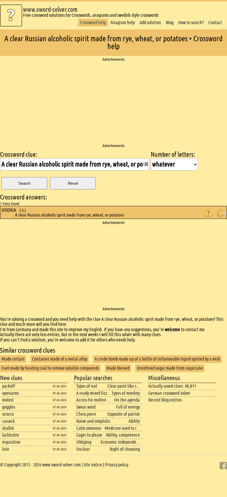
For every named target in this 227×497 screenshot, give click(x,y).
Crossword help (93, 22)
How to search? (191, 22)
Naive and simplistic (93, 421)
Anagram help (123, 22)
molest (8, 400)
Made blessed (117, 368)
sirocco (8, 414)
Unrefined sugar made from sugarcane (170, 368)
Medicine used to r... (122, 428)
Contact (215, 22)
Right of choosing (125, 449)
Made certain (13, 359)
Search (24, 183)
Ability (134, 421)
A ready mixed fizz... (93, 393)
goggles (8, 407)
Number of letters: (173, 154)
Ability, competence (123, 435)
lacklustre (10, 435)
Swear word (85, 407)
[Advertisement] (113, 103)
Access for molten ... (93, 400)
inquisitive (11, 442)
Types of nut (86, 386)
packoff (8, 386)
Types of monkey (125, 393)
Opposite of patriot (123, 414)
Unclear (83, 449)
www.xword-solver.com (50, 9)
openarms (10, 393)
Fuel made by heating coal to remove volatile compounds (50, 368)
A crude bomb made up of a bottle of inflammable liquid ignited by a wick (157, 359)
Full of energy (128, 407)
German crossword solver (169, 393)
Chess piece (86, 414)
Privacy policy (116, 465)
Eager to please (89, 435)
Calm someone (88, 428)
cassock (8, 421)
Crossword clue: (18, 154)
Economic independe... (120, 442)
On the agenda (127, 400)
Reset (73, 183)
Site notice (93, 465)
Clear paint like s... (123, 386)
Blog (170, 22)
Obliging (83, 442)
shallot (8, 428)
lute (5, 449)
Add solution (150, 22)
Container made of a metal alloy (59, 359)
